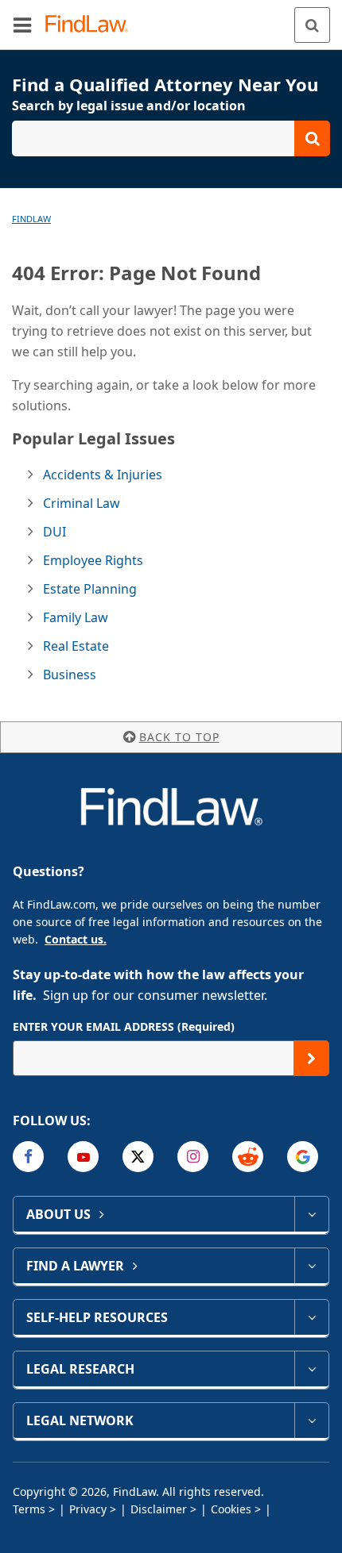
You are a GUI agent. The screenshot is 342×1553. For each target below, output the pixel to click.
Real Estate (76, 646)
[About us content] (311, 1214)
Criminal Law (81, 503)
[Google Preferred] (302, 1156)
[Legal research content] (311, 1368)
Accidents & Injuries (102, 474)
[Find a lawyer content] (311, 1265)
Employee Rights (93, 560)
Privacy (88, 1508)
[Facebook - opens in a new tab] (28, 1156)
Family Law (75, 617)
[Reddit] (247, 1156)
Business (69, 674)
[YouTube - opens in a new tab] (83, 1156)
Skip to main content (171, 18)
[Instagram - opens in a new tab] (192, 1156)
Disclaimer (158, 1508)
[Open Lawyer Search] (171, 138)
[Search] (312, 25)
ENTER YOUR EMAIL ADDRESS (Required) (124, 1026)
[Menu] (22, 24)
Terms (29, 1508)
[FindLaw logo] (92, 25)
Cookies (231, 1508)
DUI (54, 531)
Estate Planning (90, 589)
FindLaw (31, 219)
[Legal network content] (311, 1420)
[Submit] (311, 1058)
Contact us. (76, 939)
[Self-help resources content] (311, 1317)
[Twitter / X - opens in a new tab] (138, 1156)
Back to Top (179, 736)
